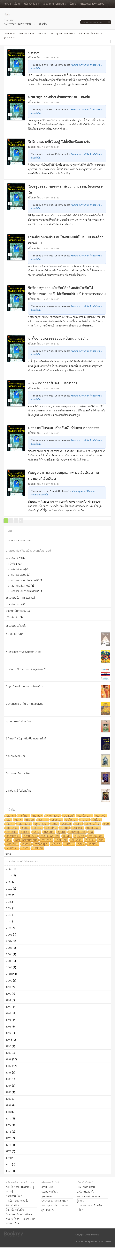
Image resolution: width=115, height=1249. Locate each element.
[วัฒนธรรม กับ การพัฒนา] (105, 778)
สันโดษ (96, 820)
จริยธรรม (57, 820)
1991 (8, 1039)
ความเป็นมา (93, 828)
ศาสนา (64, 828)
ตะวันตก (48, 832)
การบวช (90, 840)
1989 (8, 1053)
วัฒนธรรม (11, 848)
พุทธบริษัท (12, 844)
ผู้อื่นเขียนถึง (9, 37)
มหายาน (69, 844)
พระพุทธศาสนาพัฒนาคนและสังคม (24, 703)
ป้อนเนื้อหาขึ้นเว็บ (15, 1209)
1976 (8, 1131)
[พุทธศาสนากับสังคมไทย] (105, 726)
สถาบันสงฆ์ (30, 836)
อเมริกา (25, 832)
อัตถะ (81, 844)
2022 (9, 875)
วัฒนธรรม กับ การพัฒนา (19, 773)
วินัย (106, 824)
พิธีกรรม (66, 824)
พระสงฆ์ (100, 816)
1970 (9, 1164)
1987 (9, 1066)
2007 (9, 941)
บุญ (8, 820)
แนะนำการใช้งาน (12, 4)
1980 (9, 1112)
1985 (8, 1079)
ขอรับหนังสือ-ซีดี (31, 4)
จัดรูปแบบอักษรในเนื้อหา (19, 1214)
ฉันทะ (18, 820)
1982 (9, 1099)
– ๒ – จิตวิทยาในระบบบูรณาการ (52, 383)
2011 (8, 928)
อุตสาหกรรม (12, 836)
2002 (9, 967)
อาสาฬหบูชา (41, 844)
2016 (9, 901)
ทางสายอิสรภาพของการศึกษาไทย (24, 652)
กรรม (78, 824)
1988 (9, 1059)
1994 (8, 1020)
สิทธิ (101, 840)
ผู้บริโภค (79, 836)
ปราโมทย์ (38, 848)
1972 (8, 1151)
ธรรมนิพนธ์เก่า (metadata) (20, 597)
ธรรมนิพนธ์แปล (26, 33)
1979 (8, 1118)
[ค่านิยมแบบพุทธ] (105, 639)
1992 (8, 1033)
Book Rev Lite (82, 1241)
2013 (9, 915)
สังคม (25, 828)
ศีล (91, 832)
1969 (8, 1171)
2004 (9, 954)
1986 (9, 1072)
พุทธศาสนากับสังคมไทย (19, 721)
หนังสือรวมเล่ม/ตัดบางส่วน (22, 591)
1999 (8, 987)
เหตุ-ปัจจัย (12, 828)
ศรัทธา (84, 820)
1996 (8, 1007)
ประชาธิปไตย (93, 824)
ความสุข (37, 816)
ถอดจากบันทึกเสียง (16, 610)
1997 (8, 1000)
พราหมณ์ (69, 816)
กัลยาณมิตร (24, 824)
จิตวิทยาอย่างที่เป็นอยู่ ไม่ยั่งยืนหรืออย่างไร (59, 141)
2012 (9, 921)
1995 (8, 1013)
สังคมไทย (51, 828)
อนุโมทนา (71, 820)
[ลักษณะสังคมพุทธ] (105, 760)
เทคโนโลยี (61, 840)
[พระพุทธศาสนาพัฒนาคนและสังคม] (105, 708)
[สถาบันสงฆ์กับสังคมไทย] (105, 795)
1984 (9, 1085)
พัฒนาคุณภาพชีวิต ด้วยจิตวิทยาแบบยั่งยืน (59, 97)
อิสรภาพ (42, 820)
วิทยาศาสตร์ (52, 816)
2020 (9, 888)
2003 (9, 961)
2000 (9, 980)
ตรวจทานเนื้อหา (14, 1196)
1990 (8, 1046)
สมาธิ (54, 824)
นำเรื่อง (33, 52)
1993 (8, 1026)
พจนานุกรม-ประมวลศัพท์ (63, 33)
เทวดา (25, 848)
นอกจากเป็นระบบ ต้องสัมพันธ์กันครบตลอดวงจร (63, 428)
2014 (9, 908)
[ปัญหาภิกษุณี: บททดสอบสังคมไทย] (105, 691)
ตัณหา (9, 824)
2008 (9, 934)
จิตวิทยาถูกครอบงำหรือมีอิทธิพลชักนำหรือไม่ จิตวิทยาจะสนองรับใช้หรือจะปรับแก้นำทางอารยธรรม (67, 291)
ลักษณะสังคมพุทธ (16, 756)
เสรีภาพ (37, 828)
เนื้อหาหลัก (34, 57)
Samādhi (78, 828)
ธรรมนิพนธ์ (9, 33)
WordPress (106, 1241)
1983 (8, 1092)
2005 (9, 947)
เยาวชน (26, 844)
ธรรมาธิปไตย (96, 836)
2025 (9, 869)
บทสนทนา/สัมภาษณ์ (19, 585)
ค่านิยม (30, 820)
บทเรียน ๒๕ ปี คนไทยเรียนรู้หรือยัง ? (26, 669)
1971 (8, 1158)
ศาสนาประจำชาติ (50, 836)
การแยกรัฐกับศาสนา (26, 840)
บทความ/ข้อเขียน (17, 574)
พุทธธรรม (42, 33)
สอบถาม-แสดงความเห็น (54, 4)
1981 (8, 1105)
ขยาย (8, 854)
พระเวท (56, 844)
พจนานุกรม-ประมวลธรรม (91, 33)
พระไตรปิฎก (85, 816)
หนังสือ (12, 564)
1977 (8, 1125)
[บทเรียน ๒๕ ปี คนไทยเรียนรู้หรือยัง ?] (105, 674)
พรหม (36, 832)
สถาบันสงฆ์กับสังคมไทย (19, 790)
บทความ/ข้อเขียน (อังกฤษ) (22, 580)
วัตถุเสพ (93, 844)
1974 (8, 1145)
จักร (8, 840)
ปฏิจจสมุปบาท (77, 832)
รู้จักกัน (73, 4)
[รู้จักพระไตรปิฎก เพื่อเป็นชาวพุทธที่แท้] (105, 743)
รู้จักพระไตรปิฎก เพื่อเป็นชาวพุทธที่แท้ (26, 738)
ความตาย (11, 832)
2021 (9, 882)
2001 (9, 974)
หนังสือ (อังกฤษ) (17, 569)
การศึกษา (24, 816)
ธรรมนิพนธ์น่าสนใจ (16, 625)
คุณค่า (61, 832)
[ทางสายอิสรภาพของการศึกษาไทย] (105, 656)
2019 (9, 895)
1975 (8, 1138)
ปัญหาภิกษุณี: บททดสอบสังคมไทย (24, 686)
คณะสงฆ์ (76, 840)
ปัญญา (10, 816)
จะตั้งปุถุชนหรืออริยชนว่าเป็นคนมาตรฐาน (58, 338)
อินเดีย (66, 836)
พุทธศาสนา (41, 824)
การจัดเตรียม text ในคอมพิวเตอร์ (17, 1202)
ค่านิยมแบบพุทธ (14, 634)
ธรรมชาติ (46, 840)
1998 (8, 993)
